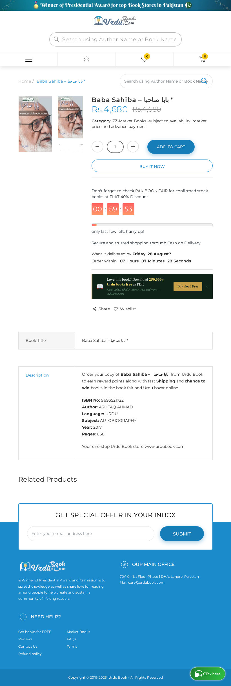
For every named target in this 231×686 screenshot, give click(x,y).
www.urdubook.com (165, 446)
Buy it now (152, 166)
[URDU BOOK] (115, 21)
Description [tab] (37, 375)
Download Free (187, 286)
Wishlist (128, 308)
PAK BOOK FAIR (152, 190)
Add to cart (171, 146)
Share (104, 308)
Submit (182, 534)
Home (24, 81)
